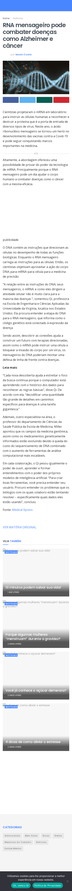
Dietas (58, 835)
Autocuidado (12, 835)
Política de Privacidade (47, 885)
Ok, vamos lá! (21, 885)
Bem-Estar (31, 835)
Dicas (46, 835)
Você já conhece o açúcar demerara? (36, 690)
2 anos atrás (14, 644)
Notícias (18, 18)
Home (6, 18)
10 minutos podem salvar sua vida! (33, 587)
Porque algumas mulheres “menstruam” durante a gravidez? (33, 636)
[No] (67, 881)
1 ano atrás (13, 592)
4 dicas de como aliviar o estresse (33, 741)
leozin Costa (24, 54)
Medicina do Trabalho (18, 842)
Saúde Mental (13, 848)
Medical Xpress (22, 510)
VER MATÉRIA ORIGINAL (19, 527)
